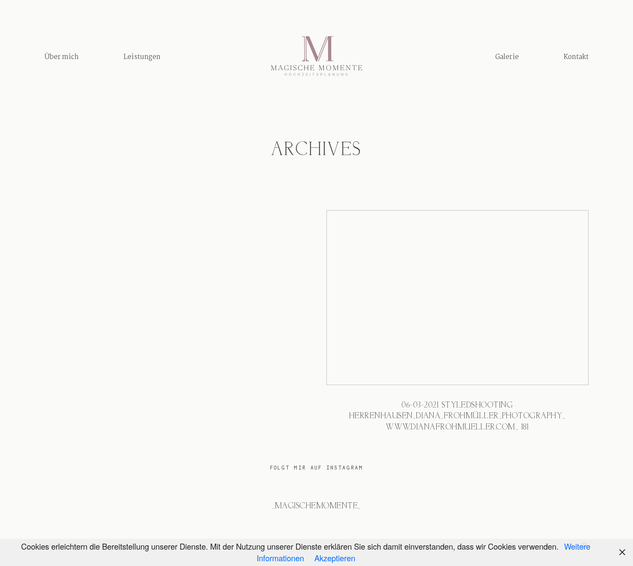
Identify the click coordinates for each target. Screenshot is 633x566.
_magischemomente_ (316, 506)
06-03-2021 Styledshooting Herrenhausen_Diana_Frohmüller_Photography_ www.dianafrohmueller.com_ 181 (457, 327)
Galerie (507, 57)
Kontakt (576, 57)
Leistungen (142, 57)
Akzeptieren (334, 557)
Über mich (61, 57)
